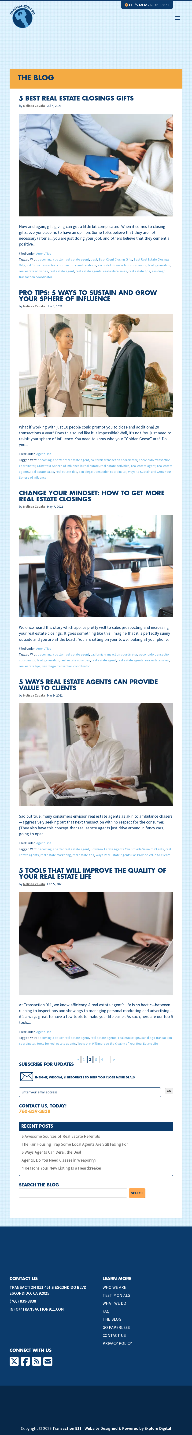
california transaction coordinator (50, 265)
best (94, 259)
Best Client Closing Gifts (115, 259)
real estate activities (33, 271)
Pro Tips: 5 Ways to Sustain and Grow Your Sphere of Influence (88, 296)
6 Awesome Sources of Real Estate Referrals (61, 1136)
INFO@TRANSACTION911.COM (37, 1309)
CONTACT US (114, 1335)
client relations (85, 265)
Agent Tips (43, 253)
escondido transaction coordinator (122, 265)
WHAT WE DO (114, 1303)
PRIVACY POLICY (117, 1343)
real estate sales (115, 271)
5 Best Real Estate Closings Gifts (76, 99)
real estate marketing (56, 855)
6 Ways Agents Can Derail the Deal (51, 1152)
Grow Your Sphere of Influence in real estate (68, 466)
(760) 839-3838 (23, 1301)
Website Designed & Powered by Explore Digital (128, 1428)
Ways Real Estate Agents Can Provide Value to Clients (133, 855)
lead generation (159, 265)
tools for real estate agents (56, 1043)
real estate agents (89, 271)
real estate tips (139, 271)
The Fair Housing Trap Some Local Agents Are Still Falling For (75, 1144)
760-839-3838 (34, 1111)
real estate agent (62, 271)
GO (169, 1091)
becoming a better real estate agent (63, 259)
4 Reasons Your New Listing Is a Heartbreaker (61, 1168)
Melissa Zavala (34, 106)
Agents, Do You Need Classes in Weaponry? (59, 1160)
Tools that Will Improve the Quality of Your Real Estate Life (118, 1043)
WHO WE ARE (114, 1287)
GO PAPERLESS (116, 1327)
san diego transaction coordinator (102, 472)
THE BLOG (112, 1319)
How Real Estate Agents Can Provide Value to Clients (127, 849)
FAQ (106, 1311)
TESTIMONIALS (116, 1295)
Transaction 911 (66, 1428)
